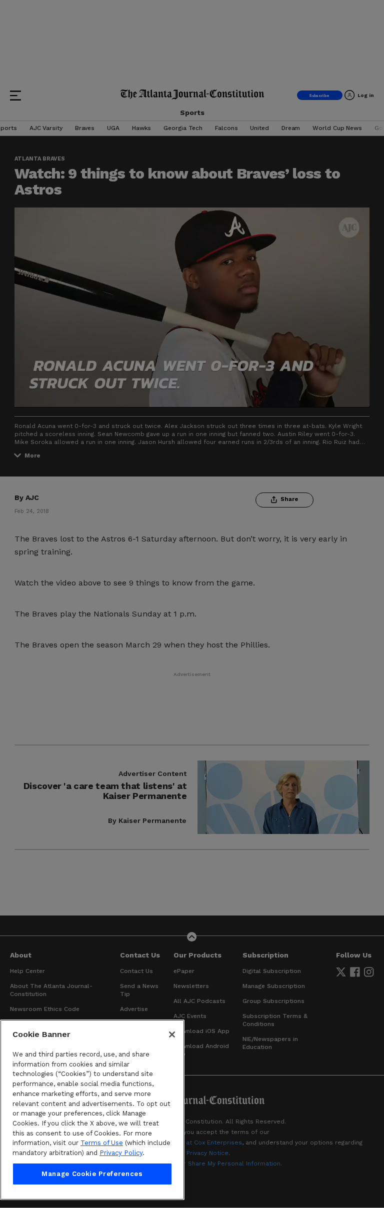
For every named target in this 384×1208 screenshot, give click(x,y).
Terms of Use (101, 1142)
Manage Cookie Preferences (92, 1174)
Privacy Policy (121, 1152)
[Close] (172, 1035)
